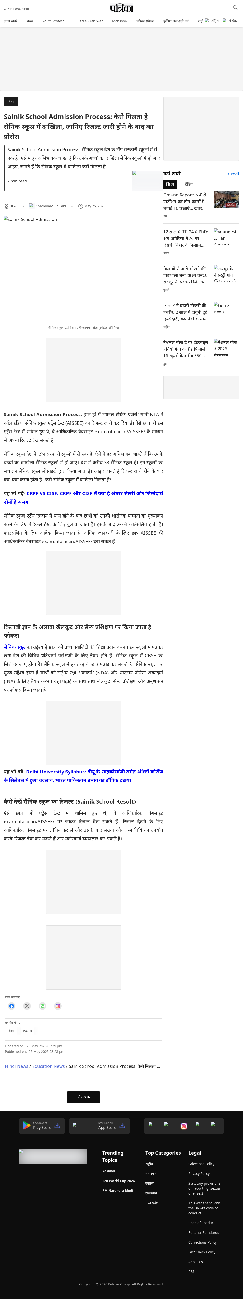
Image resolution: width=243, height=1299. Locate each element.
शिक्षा (11, 101)
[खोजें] (235, 7)
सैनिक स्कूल (15, 647)
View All (233, 174)
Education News (48, 1066)
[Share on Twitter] (26, 1006)
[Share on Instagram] (57, 1006)
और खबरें (83, 1096)
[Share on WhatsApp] (42, 1006)
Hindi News (16, 1066)
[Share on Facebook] (11, 1006)
